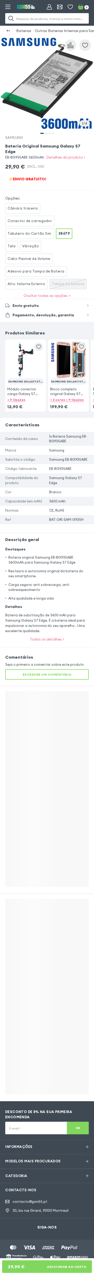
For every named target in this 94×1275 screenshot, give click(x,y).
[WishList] (70, 6)
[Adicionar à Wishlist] (85, 45)
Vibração (30, 246)
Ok (77, 1128)
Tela (11, 246)
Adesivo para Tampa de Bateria (36, 271)
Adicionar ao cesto (47, 1266)
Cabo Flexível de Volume (29, 258)
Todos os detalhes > (47, 639)
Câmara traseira (23, 208)
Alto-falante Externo (26, 284)
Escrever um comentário (47, 674)
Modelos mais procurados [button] (33, 1161)
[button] (25, 369)
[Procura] (11, 18)
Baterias (23, 30)
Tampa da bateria (68, 284)
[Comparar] (70, 45)
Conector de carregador (30, 221)
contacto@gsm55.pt (30, 1201)
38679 (64, 233)
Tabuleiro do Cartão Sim (29, 233)
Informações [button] (19, 1147)
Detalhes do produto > (65, 157)
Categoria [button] (16, 1176)
